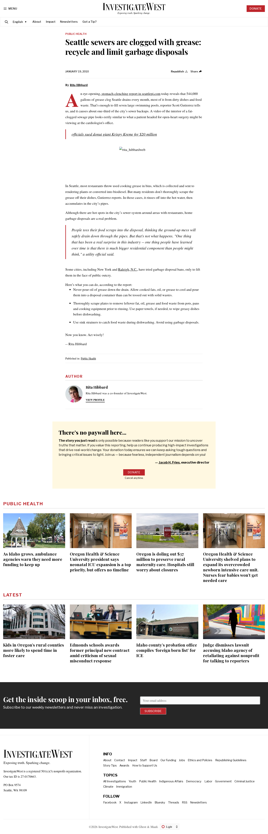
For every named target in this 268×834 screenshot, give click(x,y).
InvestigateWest (108, 827)
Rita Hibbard (79, 85)
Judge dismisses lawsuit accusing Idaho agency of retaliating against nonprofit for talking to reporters (231, 652)
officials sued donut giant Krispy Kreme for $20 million (114, 134)
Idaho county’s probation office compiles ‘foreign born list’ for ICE (166, 650)
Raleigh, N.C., (128, 269)
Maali (154, 827)
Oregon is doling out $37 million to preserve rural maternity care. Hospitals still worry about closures (165, 561)
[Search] (6, 21)
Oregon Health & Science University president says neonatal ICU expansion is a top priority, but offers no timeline (100, 561)
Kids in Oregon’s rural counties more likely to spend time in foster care (33, 650)
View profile (95, 400)
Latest (12, 595)
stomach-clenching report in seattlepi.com (130, 93)
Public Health (76, 34)
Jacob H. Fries (169, 462)
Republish (177, 71)
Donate (256, 8)
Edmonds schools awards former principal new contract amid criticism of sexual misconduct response (99, 652)
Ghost (142, 827)
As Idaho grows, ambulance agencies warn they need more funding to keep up (32, 559)
